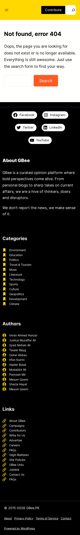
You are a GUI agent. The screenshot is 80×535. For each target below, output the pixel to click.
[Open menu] (6, 10)
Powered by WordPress (19, 528)
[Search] (70, 10)
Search (45, 80)
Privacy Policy (23, 518)
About (8, 518)
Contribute (53, 10)
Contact (66, 518)
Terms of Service (47, 518)
